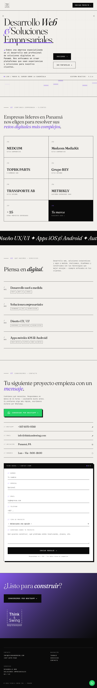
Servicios (54, 658)
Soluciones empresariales (15, 672)
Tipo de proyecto (17, 519)
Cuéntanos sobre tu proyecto (22, 530)
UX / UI (7, 674)
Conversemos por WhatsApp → (22, 598)
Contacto (54, 660)
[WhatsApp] (92, 683)
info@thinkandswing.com (14, 655)
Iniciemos (62, 57)
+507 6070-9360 (10, 658)
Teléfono (14, 506)
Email (12, 496)
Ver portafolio (64, 65)
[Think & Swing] (7, 5)
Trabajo (53, 655)
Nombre (13, 473)
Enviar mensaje (48, 551)
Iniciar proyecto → (83, 5)
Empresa (13, 483)
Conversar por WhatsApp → (25, 413)
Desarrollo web (10, 669)
